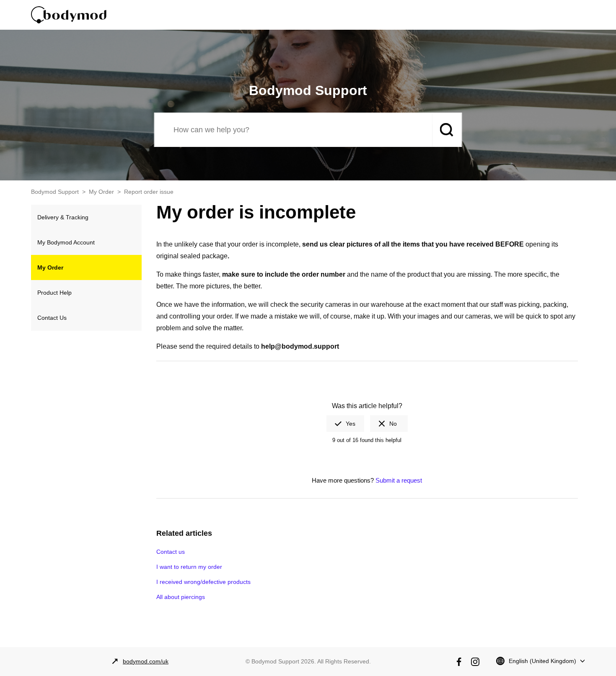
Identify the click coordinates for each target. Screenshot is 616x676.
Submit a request (398, 480)
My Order (101, 191)
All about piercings (180, 597)
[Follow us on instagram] (475, 662)
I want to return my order (189, 566)
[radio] (345, 423)
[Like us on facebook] (459, 662)
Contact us (170, 551)
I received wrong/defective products (203, 581)
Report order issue (148, 191)
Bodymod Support (55, 191)
